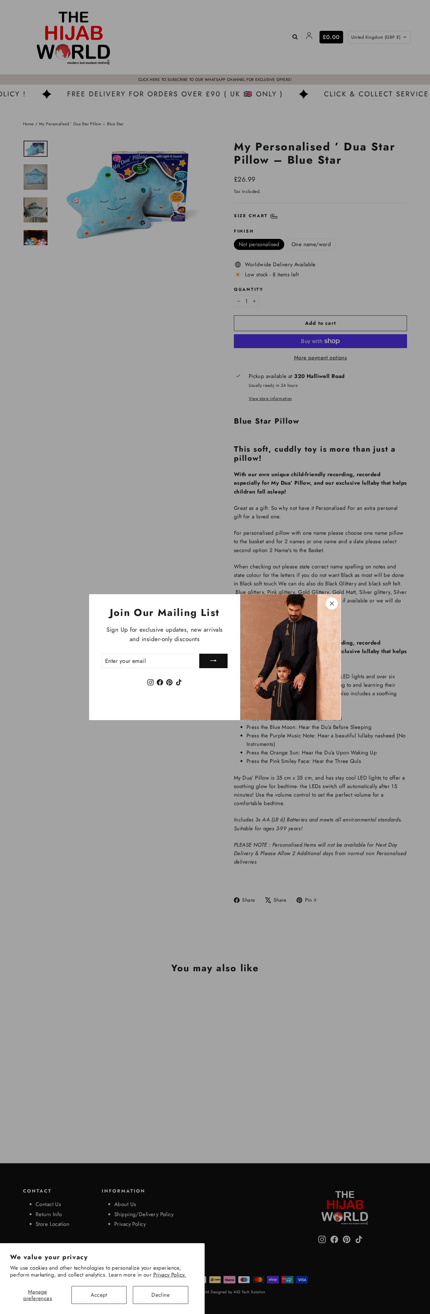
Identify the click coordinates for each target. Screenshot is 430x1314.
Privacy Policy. (169, 1274)
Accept (99, 1295)
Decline (160, 1295)
